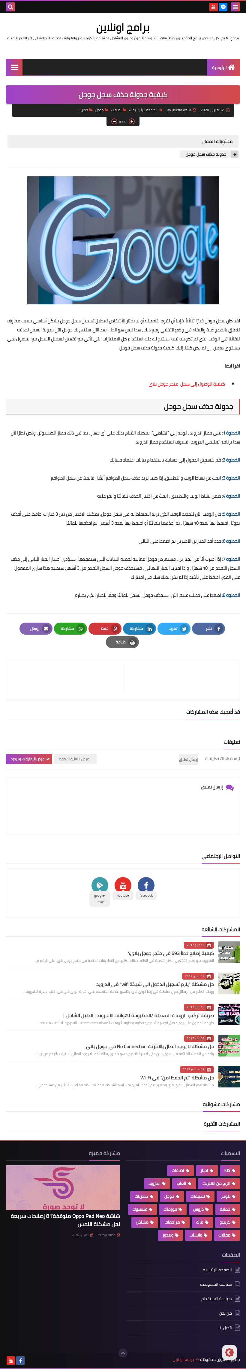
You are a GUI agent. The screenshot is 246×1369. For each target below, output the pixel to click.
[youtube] (213, 7)
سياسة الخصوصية (216, 1284)
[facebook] (20, 1360)
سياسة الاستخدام (216, 1299)
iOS (227, 1170)
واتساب (196, 1235)
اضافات (116, 109)
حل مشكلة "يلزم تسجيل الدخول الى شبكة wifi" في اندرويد (155, 984)
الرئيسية (219, 68)
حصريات (82, 109)
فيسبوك (140, 1209)
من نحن (225, 1313)
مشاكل (142, 1222)
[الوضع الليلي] (229, 1352)
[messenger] (223, 7)
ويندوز (168, 1235)
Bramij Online (106, 1235)
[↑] (123, 1353)
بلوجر (225, 1196)
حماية (225, 1209)
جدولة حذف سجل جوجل (206, 154)
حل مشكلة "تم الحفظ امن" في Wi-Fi (177, 1077)
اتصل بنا (225, 1327)
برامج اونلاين (123, 27)
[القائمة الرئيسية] (14, 67)
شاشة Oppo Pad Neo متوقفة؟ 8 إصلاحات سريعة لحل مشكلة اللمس (65, 1220)
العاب (181, 1183)
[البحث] (10, 6)
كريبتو (225, 1222)
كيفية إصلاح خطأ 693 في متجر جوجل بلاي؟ (171, 953)
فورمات (170, 1209)
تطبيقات (197, 1196)
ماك (199, 1222)
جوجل (99, 109)
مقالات (224, 1235)
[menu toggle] (235, 6)
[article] (67, 679)
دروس (198, 1209)
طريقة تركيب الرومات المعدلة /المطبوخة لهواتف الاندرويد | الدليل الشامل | (138, 1015)
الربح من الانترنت (216, 1183)
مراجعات (172, 1222)
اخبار (204, 1170)
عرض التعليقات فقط (74, 758)
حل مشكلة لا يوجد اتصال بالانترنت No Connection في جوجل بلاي (150, 1046)
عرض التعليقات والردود (27, 758)
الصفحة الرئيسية (145, 109)
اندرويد (154, 1183)
